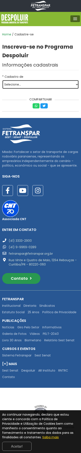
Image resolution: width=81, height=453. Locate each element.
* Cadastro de (12, 77)
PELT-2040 (51, 334)
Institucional (11, 306)
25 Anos (33, 312)
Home (6, 34)
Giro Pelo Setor (28, 327)
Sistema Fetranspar (17, 355)
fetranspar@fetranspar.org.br (31, 253)
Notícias (8, 327)
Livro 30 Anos (12, 340)
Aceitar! (17, 446)
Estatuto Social (13, 312)
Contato (20, 278)
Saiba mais (50, 437)
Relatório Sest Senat (59, 340)
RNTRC (63, 370)
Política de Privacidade (59, 312)
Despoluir (28, 370)
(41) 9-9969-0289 (22, 247)
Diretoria (30, 306)
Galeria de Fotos (14, 334)
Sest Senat (43, 355)
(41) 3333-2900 (20, 240)
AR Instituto (46, 370)
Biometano (33, 340)
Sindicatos (47, 306)
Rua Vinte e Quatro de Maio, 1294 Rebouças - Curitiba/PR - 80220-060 (43, 262)
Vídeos (35, 334)
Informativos (52, 327)
